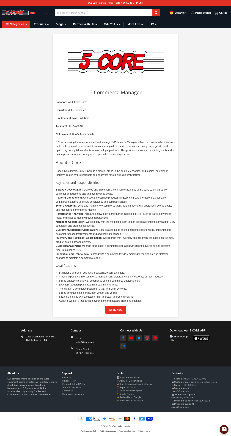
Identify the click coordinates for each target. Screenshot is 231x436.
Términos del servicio (127, 431)
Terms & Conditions (71, 387)
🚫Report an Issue (126, 387)
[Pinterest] (155, 338)
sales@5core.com (85, 342)
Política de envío (144, 431)
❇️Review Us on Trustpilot (130, 400)
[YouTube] (131, 338)
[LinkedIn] (123, 346)
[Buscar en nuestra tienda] (156, 12)
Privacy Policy (69, 380)
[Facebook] (123, 338)
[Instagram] (147, 338)
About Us (66, 377)
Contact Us (67, 390)
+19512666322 (202, 400)
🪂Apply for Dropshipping (129, 380)
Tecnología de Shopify (121, 426)
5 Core (110, 426)
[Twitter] (139, 338)
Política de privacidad (108, 431)
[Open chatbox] (224, 429)
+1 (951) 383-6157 (85, 353)
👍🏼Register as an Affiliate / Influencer (135, 384)
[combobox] (107, 12)
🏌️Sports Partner (125, 394)
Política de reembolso (89, 431)
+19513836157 (188, 385)
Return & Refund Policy (73, 384)
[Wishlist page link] (45, 12)
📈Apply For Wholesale (128, 377)
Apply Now (115, 309)
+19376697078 (198, 378)
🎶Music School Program (129, 390)
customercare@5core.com (203, 382)
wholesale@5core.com (182, 397)
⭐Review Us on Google (129, 397)
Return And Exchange (73, 394)
